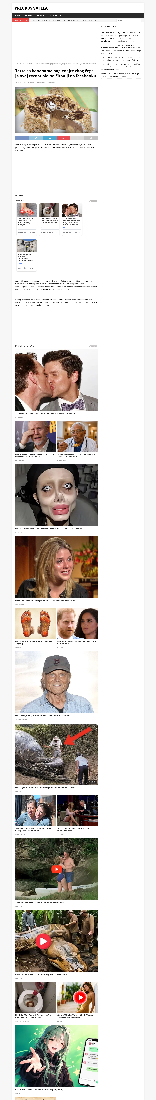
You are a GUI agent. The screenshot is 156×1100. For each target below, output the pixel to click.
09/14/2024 (22, 83)
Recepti (28, 15)
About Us (41, 15)
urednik (32, 83)
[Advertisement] (56, 43)
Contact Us (55, 15)
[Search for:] (128, 20)
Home (17, 15)
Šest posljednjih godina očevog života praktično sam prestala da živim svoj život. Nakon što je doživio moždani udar (120, 67)
